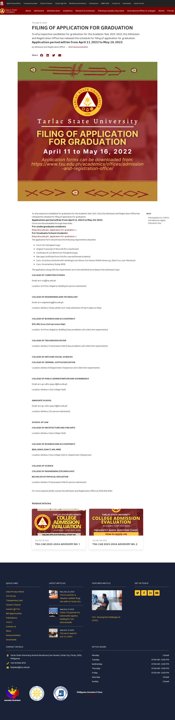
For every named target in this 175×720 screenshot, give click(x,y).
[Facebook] (144, 593)
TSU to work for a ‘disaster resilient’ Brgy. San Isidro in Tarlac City (70, 598)
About (28, 11)
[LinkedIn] (150, 593)
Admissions (39, 11)
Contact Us (116, 3)
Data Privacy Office (14, 3)
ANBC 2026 (105, 3)
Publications (93, 3)
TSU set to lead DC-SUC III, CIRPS (69, 635)
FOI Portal (11, 596)
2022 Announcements (78, 47)
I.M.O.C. (9, 622)
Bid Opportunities (14, 613)
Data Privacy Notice (15, 591)
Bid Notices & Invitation (77, 3)
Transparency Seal (30, 3)
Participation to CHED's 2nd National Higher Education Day (158, 220)
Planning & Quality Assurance (111, 11)
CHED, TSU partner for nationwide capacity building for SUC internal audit (70, 617)
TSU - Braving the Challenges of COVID (106, 619)
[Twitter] (137, 593)
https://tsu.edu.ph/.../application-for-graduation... (54, 230)
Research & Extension (85, 11)
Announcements (13, 635)
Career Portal (139, 3)
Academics (68, 11)
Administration (53, 11)
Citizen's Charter (46, 3)
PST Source (89, 695)
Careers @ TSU (60, 3)
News (8, 631)
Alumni (161, 11)
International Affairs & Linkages (141, 11)
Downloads (127, 3)
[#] (157, 593)
